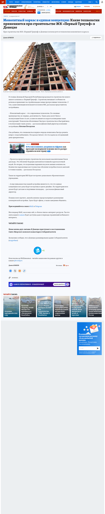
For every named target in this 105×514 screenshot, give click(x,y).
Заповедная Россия (68, 11)
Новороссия (87, 11)
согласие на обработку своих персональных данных (87, 352)
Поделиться (96, 37)
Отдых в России (56, 11)
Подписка (96, 6)
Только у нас (22, 11)
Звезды (70, 2)
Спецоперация (26, 2)
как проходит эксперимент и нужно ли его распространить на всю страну (46, 149)
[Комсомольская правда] (12, 6)
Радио (79, 6)
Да (39, 12)
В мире (63, 2)
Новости (14, 11)
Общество (46, 2)
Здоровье (78, 2)
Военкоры (30, 11)
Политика (36, 2)
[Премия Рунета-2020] (28, 7)
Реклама (87, 6)
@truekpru (18, 260)
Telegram (38, 206)
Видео (17, 2)
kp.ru (67, 265)
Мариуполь (79, 11)
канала (22, 215)
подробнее (13, 240)
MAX (31, 206)
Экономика (55, 2)
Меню (3, 2)
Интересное (15, 277)
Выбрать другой (46, 12)
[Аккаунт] (102, 2)
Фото (11, 2)
